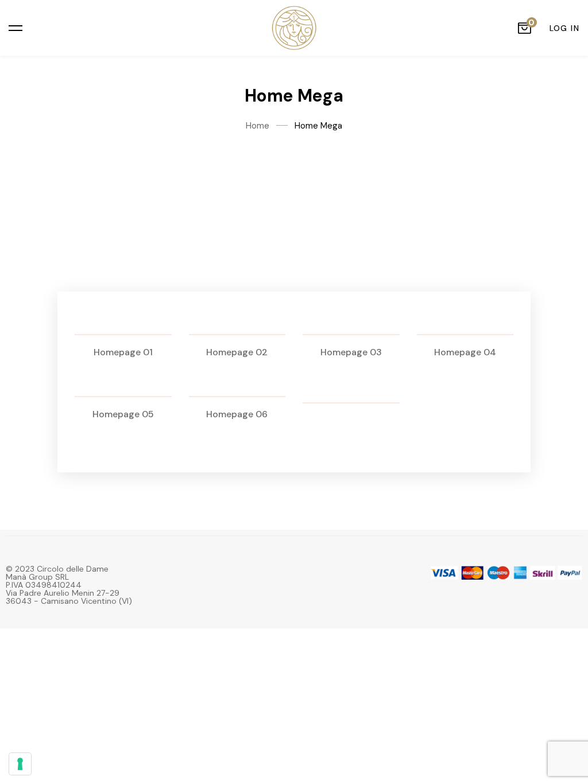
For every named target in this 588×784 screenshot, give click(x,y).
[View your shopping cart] (524, 28)
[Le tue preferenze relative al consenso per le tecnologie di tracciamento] (20, 764)
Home (257, 125)
